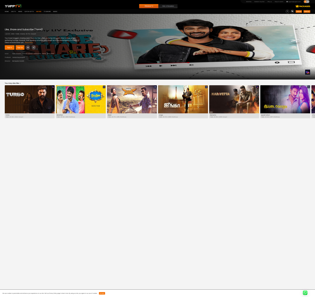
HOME (7, 11)
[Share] (33, 47)
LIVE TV (13, 11)
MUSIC (55, 11)
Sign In (9, 47)
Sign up (306, 11)
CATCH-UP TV (29, 11)
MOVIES (38, 11)
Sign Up (20, 47)
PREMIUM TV (149, 6)
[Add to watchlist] (28, 47)
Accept (102, 293)
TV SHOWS (47, 11)
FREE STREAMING (168, 6)
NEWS (20, 11)
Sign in (298, 11)
